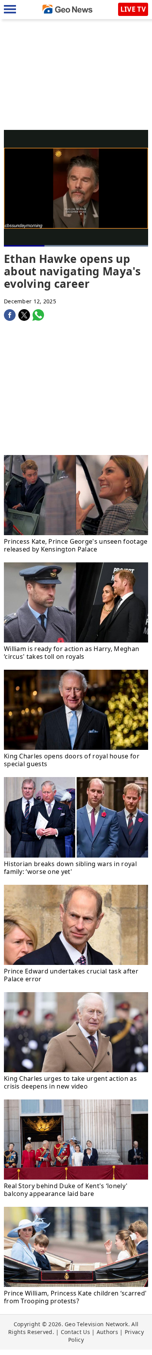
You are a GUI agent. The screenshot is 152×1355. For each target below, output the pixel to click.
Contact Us (75, 1332)
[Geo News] (67, 9)
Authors (107, 1332)
